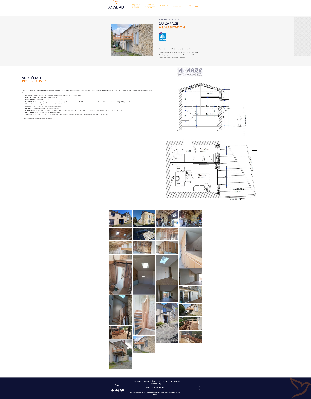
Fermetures (136, 7)
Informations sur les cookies (150, 392)
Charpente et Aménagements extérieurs (150, 6)
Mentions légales (135, 392)
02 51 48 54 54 (157, 387)
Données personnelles (165, 392)
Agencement (177, 6)
